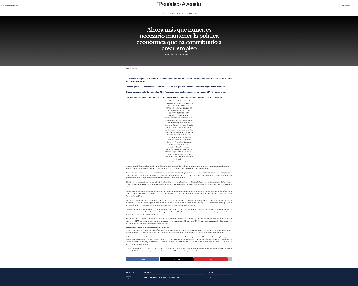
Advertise (153, 277)
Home (163, 13)
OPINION (171, 13)
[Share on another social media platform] (230, 259)
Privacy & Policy (164, 277)
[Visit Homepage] (179, 5)
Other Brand (192, 13)
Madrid (187, 54)
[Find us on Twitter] (210, 278)
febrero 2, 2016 (169, 54)
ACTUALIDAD (180, 54)
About (146, 277)
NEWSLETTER (346, 5)
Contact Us (175, 277)
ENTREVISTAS (180, 13)
